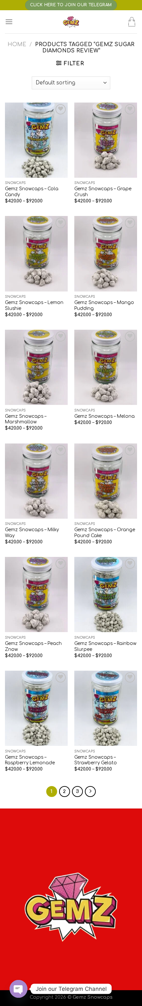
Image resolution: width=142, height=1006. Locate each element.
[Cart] (131, 21)
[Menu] (9, 22)
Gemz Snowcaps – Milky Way (32, 532)
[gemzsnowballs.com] (71, 21)
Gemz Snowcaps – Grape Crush (102, 191)
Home (17, 44)
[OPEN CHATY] (18, 989)
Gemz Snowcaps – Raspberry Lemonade (30, 760)
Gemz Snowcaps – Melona (104, 416)
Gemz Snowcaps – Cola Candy (31, 191)
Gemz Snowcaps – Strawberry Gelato (95, 760)
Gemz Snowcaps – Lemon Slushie (34, 305)
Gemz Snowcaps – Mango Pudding (104, 305)
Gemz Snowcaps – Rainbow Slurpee (105, 646)
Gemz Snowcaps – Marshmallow (25, 419)
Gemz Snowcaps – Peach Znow (33, 646)
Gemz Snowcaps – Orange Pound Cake (104, 532)
